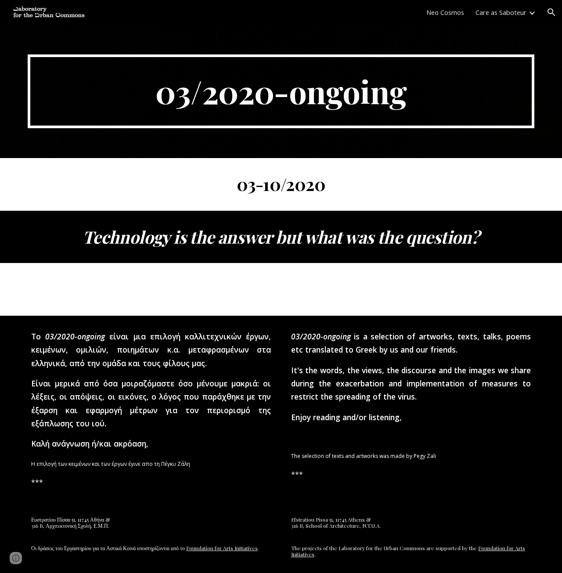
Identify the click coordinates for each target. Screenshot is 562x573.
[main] (281, 91)
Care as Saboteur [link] (501, 12)
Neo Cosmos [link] (445, 12)
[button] (551, 12)
